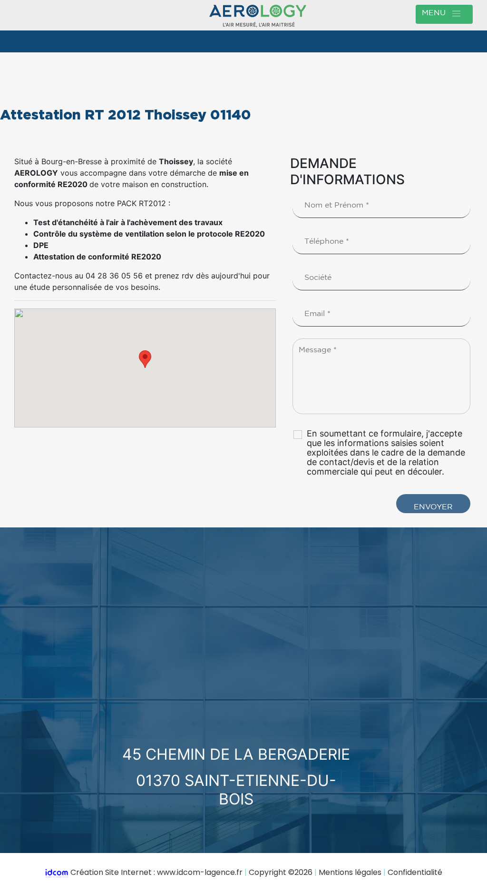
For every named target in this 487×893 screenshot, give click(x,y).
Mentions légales (350, 872)
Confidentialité (415, 872)
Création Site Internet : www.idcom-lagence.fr (156, 872)
